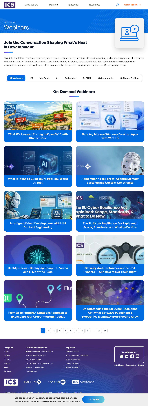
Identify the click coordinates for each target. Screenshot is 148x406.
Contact (7, 359)
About (6, 351)
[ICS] (11, 382)
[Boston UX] (57, 382)
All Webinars (16, 78)
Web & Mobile (72, 367)
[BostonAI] (33, 382)
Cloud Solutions (72, 363)
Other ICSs (77, 392)
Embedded (70, 78)
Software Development (36, 355)
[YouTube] (137, 356)
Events (7, 363)
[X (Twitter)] (121, 356)
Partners (7, 371)
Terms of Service (45, 392)
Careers (7, 355)
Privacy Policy (10, 392)
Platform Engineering (35, 367)
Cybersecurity (106, 78)
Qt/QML (87, 78)
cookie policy (74, 401)
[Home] (9, 5)
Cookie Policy (27, 392)
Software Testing (129, 78)
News (6, 367)
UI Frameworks (72, 351)
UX (31, 78)
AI (57, 78)
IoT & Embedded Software (77, 355)
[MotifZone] (83, 382)
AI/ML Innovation (33, 359)
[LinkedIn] (126, 356)
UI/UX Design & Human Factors (39, 363)
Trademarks (62, 392)
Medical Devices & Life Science (39, 351)
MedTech (44, 78)
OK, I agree (93, 399)
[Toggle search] (117, 5)
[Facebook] (132, 356)
